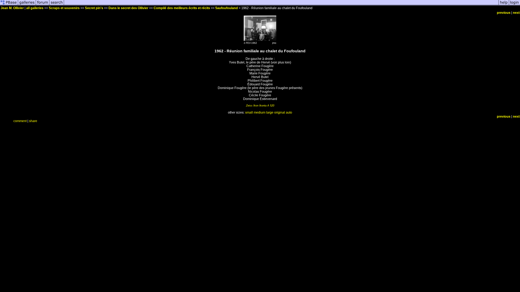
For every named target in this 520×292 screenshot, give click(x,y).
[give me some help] (503, 4)
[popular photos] (281, 4)
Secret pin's (94, 8)
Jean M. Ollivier (12, 8)
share (33, 121)
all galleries (34, 8)
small (249, 112)
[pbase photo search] (56, 4)
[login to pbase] (514, 4)
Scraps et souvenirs (64, 8)
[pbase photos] (9, 4)
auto (289, 112)
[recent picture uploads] (27, 4)
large (269, 112)
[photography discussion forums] (42, 4)
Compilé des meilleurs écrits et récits (182, 8)
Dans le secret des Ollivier (128, 8)
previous (503, 12)
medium (259, 112)
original (279, 112)
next (516, 12)
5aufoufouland (226, 8)
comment (20, 121)
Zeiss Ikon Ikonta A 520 (260, 105)
